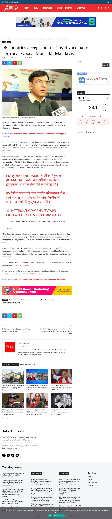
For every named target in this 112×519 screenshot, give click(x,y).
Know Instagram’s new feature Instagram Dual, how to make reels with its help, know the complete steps (12, 483)
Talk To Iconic (8, 58)
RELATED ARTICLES (10, 364)
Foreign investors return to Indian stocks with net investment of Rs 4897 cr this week (61, 412)
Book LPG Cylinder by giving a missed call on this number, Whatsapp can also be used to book (56, 331)
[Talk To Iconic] (12, 8)
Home (4, 39)
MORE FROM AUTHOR (27, 364)
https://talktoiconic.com (24, 347)
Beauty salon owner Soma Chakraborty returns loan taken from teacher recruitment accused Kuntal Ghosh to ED (41, 482)
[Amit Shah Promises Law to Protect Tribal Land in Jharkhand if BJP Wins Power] (61, 376)
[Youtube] (108, 8)
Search (79, 62)
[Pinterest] (14, 63)
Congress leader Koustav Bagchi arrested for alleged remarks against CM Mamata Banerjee (41, 499)
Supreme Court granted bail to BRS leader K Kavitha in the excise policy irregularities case (37, 412)
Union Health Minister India (11, 302)
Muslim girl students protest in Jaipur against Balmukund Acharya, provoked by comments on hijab (70, 491)
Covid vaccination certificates (30, 300)
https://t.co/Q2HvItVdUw (33, 211)
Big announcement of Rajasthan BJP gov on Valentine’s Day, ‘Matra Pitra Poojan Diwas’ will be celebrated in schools (69, 500)
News (10, 39)
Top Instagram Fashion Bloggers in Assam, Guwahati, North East (39, 279)
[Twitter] (105, 8)
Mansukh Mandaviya (47, 300)
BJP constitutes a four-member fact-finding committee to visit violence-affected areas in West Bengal (41, 491)
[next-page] (7, 418)
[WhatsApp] (20, 63)
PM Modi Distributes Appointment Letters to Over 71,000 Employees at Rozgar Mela (37, 388)
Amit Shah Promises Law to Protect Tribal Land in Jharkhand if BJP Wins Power (61, 388)
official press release (20, 265)
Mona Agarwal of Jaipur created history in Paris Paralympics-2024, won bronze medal (12, 412)
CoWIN (32, 274)
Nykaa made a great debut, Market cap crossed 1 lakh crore (16, 330)
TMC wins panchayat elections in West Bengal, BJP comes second (42, 505)
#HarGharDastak (22, 180)
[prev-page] (3, 418)
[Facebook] (98, 8)
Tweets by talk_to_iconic (85, 132)
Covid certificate (14, 300)
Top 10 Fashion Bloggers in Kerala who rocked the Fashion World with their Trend (12, 502)
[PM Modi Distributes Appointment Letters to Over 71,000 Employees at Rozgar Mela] (37, 376)
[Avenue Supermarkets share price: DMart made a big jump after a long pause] (13, 376)
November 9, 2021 (58, 221)
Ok (50, 516)
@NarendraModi (27, 176)
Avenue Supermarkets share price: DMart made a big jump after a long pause (13, 388)
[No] (109, 513)
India (15, 39)
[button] (108, 2)
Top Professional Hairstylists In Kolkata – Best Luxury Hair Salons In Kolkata (13, 475)
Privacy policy (59, 516)
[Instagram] (102, 8)
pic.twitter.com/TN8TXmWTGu (33, 215)
